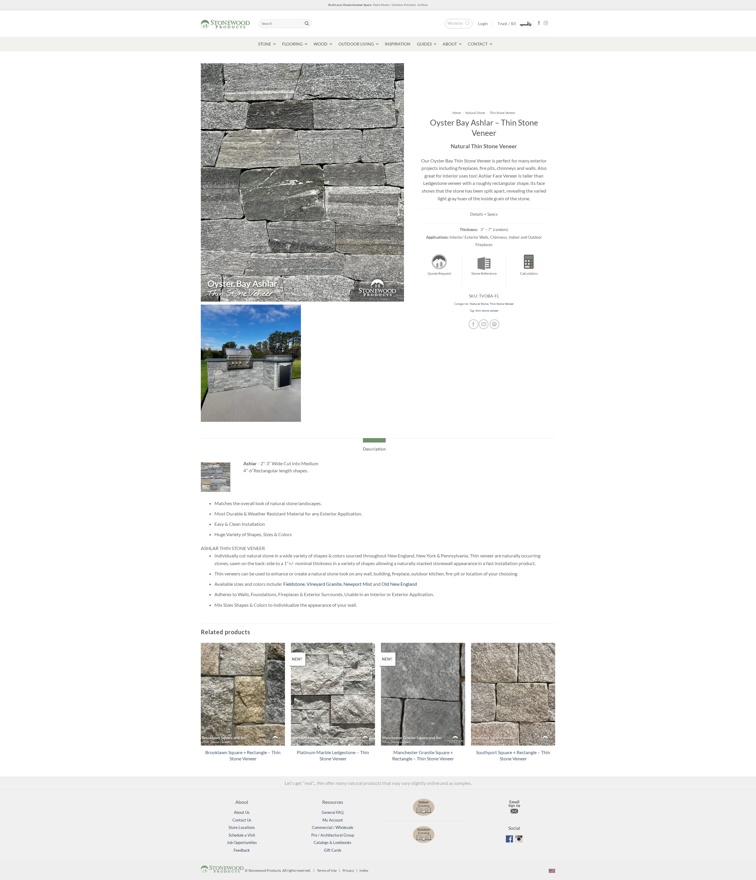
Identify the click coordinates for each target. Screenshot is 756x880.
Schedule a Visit (242, 835)
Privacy (348, 870)
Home (456, 113)
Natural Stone (475, 113)
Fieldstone (294, 584)
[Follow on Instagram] (546, 23)
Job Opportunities (242, 842)
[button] (513, 23)
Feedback (242, 850)
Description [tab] (374, 448)
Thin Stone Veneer (502, 113)
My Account (332, 820)
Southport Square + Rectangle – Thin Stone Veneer (513, 755)
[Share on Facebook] (473, 324)
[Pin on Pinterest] (494, 324)
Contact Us (241, 820)
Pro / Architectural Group (332, 835)
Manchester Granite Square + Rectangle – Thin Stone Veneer (423, 755)
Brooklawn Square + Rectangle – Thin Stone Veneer (243, 755)
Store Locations (242, 827)
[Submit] (306, 23)
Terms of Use (327, 870)
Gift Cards (332, 850)
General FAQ (332, 812)
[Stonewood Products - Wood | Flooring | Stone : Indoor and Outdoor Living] (225, 23)
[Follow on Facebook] (539, 23)
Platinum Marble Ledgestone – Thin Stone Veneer (333, 755)
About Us (242, 812)
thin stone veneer (486, 310)
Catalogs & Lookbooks (332, 842)
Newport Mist (357, 584)
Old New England (399, 584)
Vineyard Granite (324, 584)
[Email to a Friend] (483, 324)
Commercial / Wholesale (332, 827)
